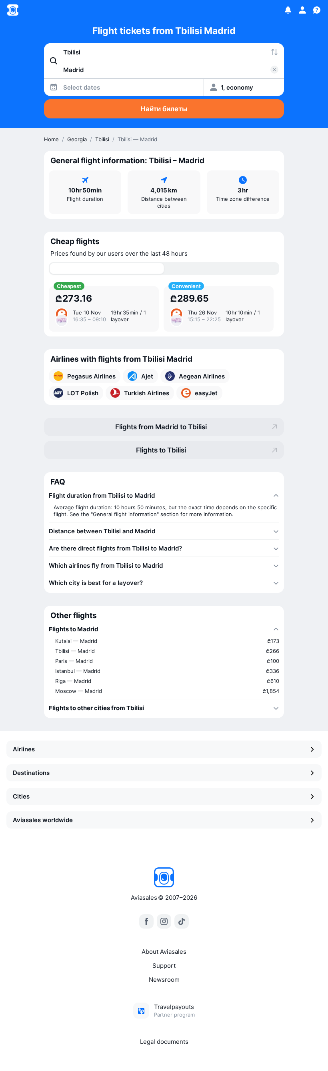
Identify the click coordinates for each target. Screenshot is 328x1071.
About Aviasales (164, 951)
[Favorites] (288, 10)
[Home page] (12, 10)
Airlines (24, 749)
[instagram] (164, 921)
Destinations (31, 773)
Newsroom (164, 979)
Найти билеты (164, 109)
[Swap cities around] (274, 52)
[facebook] (146, 921)
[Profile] (302, 10)
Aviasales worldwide (43, 820)
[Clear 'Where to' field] (274, 70)
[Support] (317, 10)
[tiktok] (181, 921)
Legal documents (164, 1041)
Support (164, 965)
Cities (21, 796)
